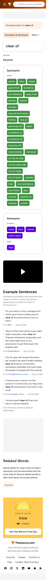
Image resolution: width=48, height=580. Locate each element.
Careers (21, 557)
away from (31, 94)
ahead (32, 81)
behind (23, 100)
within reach (15, 235)
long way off (15, 145)
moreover (31, 152)
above (12, 81)
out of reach (15, 177)
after (21, 81)
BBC (10, 325)
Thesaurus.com (9, 4)
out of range (15, 171)
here (20, 229)
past (26, 190)
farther (12, 120)
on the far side (16, 158)
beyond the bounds (18, 113)
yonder (24, 203)
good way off (15, 126)
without (12, 203)
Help (9, 562)
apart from (14, 88)
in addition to (15, 132)
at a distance (15, 94)
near (11, 247)
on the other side (17, 164)
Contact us (34, 557)
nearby (30, 229)
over (11, 184)
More (34, 35)
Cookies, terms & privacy (27, 562)
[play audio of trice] (18, 523)
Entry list (10, 557)
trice (23, 518)
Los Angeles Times (16, 394)
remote (12, 196)
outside (29, 177)
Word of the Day (23, 513)
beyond (9, 485)
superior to (26, 196)
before (12, 100)
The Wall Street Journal (18, 374)
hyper (29, 126)
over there (14, 190)
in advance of (15, 139)
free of (23, 120)
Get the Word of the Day (23, 531)
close (11, 229)
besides (13, 107)
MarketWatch (14, 351)
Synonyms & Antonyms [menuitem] (16, 35)
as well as (28, 88)
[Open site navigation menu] (4, 4)
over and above (25, 184)
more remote (15, 152)
